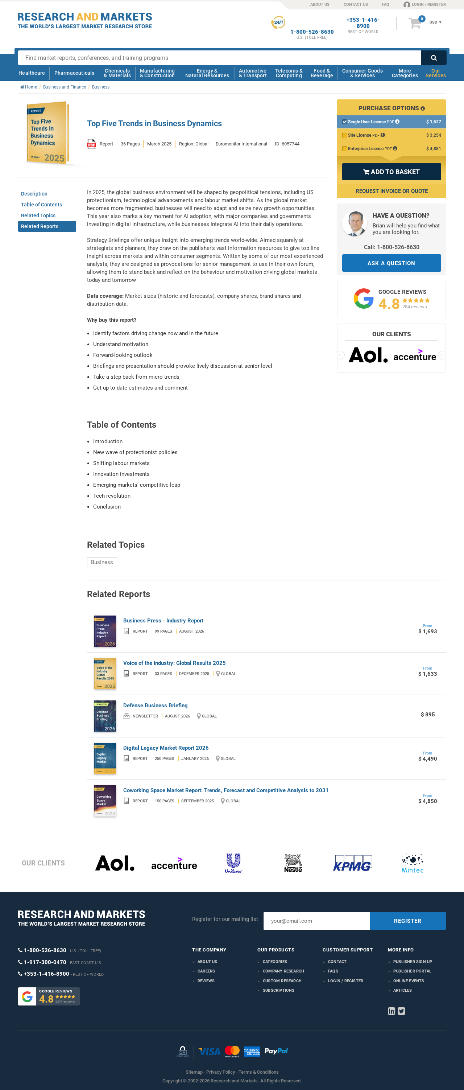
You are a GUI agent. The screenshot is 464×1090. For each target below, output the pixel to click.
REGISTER (408, 921)
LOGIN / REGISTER (429, 4)
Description (34, 194)
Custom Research (282, 981)
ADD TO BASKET (391, 172)
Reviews (206, 981)
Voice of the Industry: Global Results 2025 (174, 663)
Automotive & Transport (253, 73)
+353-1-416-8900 (363, 23)
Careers (206, 971)
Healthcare (31, 73)
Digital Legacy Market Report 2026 (166, 748)
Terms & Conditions (259, 1072)
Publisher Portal (412, 971)
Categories (275, 961)
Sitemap (194, 1072)
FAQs (333, 971)
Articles (402, 990)
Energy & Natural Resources (207, 73)
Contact (337, 961)
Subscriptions (279, 990)
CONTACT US (356, 4)
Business (102, 562)
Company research (283, 971)
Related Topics (38, 215)
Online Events (408, 981)
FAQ (385, 4)
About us (208, 961)
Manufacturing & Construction (157, 73)
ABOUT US (320, 4)
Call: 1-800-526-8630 (391, 247)
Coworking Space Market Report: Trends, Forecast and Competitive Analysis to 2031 (226, 790)
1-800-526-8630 (312, 32)
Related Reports (39, 226)
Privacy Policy (220, 1072)
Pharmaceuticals (74, 73)
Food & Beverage (322, 73)
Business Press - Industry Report (163, 620)
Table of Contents (41, 204)
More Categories (405, 73)
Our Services (436, 73)
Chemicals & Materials (117, 73)
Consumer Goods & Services (362, 73)
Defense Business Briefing (155, 705)
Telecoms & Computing (289, 73)
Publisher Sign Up (412, 961)
